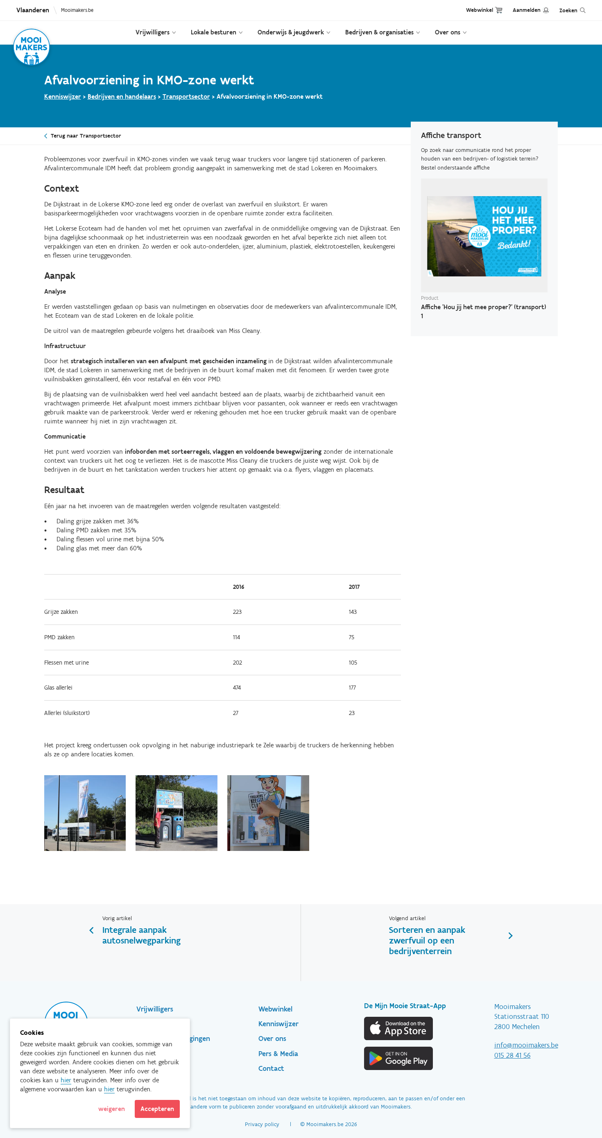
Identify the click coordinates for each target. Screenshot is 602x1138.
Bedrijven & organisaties (379, 32)
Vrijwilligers (153, 32)
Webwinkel (479, 10)
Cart (498, 10)
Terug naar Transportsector (86, 135)
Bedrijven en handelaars (122, 96)
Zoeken (568, 10)
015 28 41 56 (512, 1055)
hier (66, 1080)
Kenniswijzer (62, 96)
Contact (271, 1068)
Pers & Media (278, 1053)
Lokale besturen (213, 32)
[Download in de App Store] (399, 1028)
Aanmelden (527, 10)
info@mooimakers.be (526, 1045)
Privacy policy (262, 1124)
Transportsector (186, 96)
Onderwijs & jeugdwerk (291, 32)
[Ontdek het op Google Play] (399, 1058)
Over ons (447, 32)
